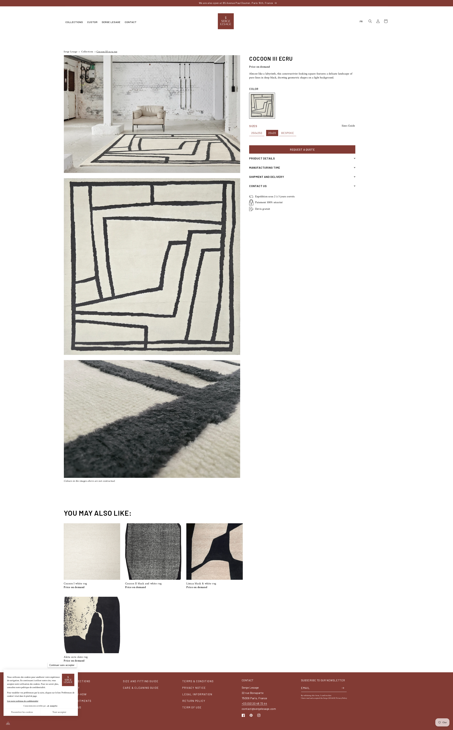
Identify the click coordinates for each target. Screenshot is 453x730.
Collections (87, 51)
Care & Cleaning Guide (141, 687)
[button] (74, 22)
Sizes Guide (348, 126)
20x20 (272, 132)
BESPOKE (287, 132)
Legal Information (197, 694)
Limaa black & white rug (201, 583)
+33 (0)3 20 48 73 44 (254, 703)
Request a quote (302, 149)
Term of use (192, 707)
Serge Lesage (70, 51)
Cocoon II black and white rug (143, 583)
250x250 (256, 132)
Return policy (193, 700)
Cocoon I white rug (75, 583)
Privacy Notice (194, 687)
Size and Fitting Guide (140, 681)
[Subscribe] (343, 688)
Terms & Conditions (198, 681)
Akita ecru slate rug (76, 657)
